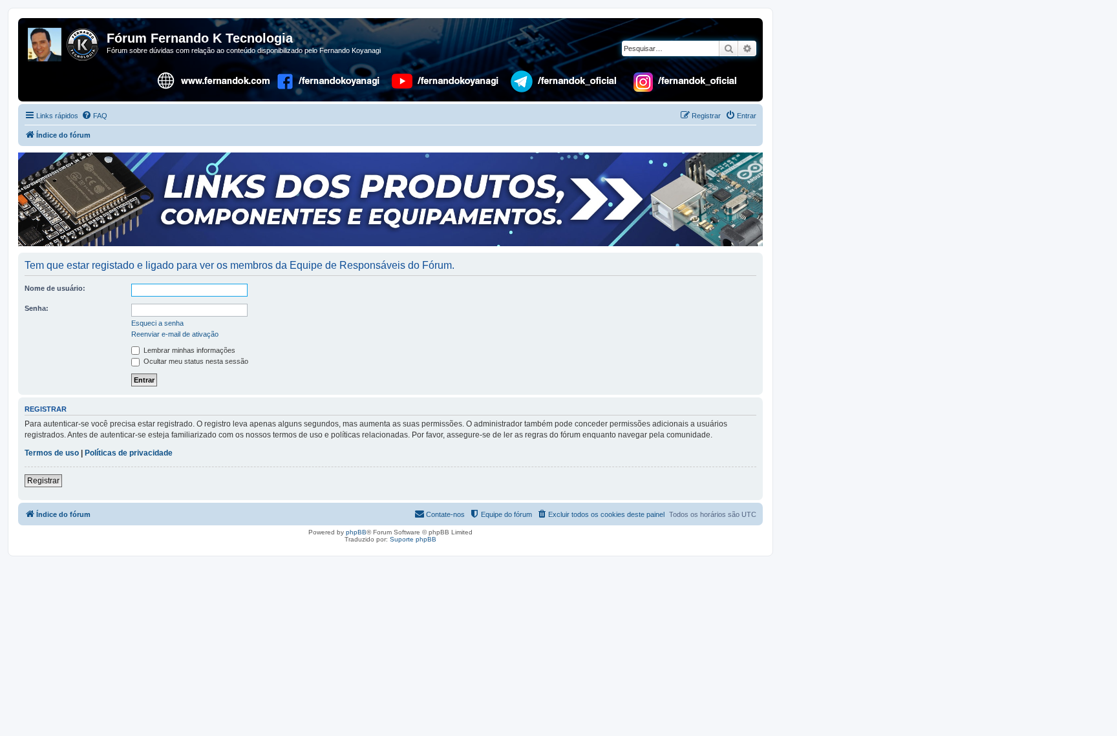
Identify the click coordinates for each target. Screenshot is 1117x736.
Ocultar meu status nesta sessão (195, 361)
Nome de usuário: (55, 288)
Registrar (43, 480)
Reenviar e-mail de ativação (174, 334)
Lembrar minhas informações (188, 350)
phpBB (356, 532)
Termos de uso (52, 452)
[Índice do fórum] (64, 42)
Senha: (36, 308)
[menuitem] (94, 115)
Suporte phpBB (413, 539)
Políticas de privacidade (129, 452)
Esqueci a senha (157, 323)
